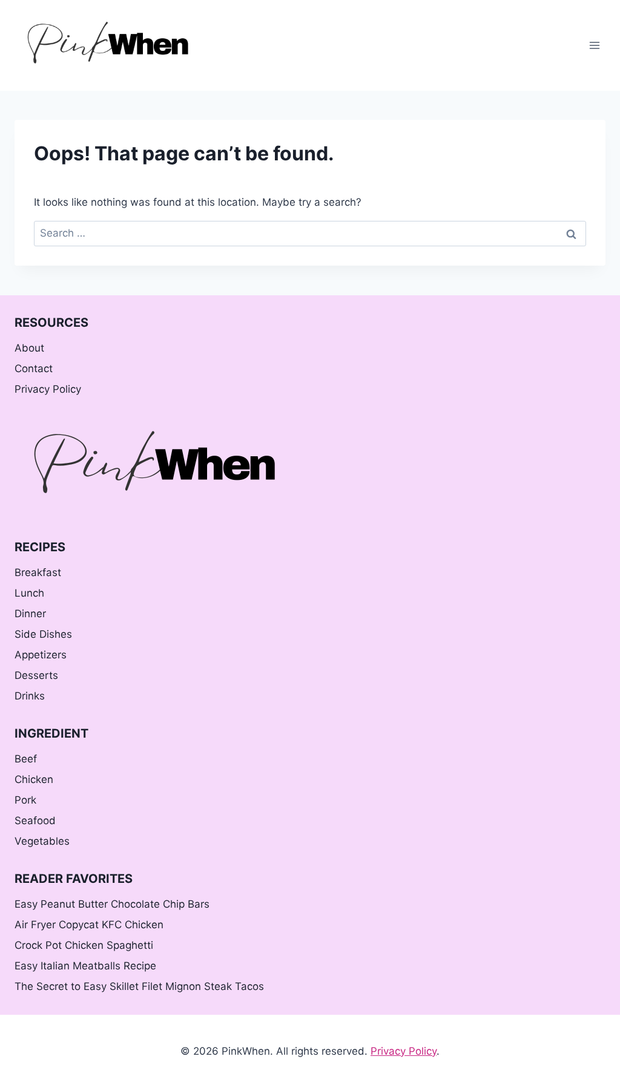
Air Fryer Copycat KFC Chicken (89, 925)
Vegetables (42, 841)
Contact (34, 368)
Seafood (35, 820)
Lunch (29, 593)
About (29, 348)
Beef (26, 759)
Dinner (30, 614)
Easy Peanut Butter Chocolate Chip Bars (112, 904)
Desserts (36, 675)
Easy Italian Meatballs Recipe (85, 966)
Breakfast (38, 572)
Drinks (30, 696)
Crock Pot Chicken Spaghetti (84, 945)
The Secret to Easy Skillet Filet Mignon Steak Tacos (139, 986)
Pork (25, 800)
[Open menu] (594, 45)
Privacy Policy (48, 389)
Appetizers (41, 655)
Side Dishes (43, 634)
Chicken (34, 779)
